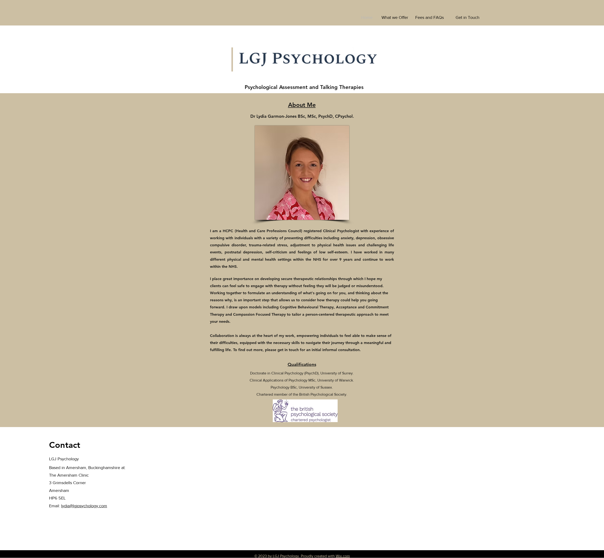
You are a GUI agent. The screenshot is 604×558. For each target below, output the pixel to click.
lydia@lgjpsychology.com (84, 505)
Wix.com (343, 556)
